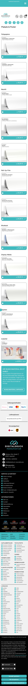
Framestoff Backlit (20, 550)
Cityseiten (22, 536)
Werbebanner (6, 622)
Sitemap (12, 536)
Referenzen (6, 511)
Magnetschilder (19, 569)
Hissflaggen (19, 556)
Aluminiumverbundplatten (20, 565)
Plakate (18, 617)
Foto (4, 617)
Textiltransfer (6, 552)
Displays (18, 613)
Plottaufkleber (6, 553)
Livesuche (22, 534)
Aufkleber (5, 591)
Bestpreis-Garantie (8, 492)
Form (4, 625)
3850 (17, 588)
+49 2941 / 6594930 (11, 459)
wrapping (18, 600)
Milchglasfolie (19, 605)
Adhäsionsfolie (6, 593)
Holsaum (18, 618)
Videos (5, 513)
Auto (17, 612)
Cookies (21, 538)
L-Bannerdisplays (20, 575)
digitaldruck (6, 612)
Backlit (4, 571)
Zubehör (5, 555)
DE (18, 637)
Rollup (4, 607)
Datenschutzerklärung (20, 655)
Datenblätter (6, 506)
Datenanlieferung (8, 504)
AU (19, 637)
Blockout (18, 601)
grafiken (5, 588)
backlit (4, 627)
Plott (17, 608)
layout (4, 596)
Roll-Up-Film (6, 573)
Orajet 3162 (19, 627)
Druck (4, 618)
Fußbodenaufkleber (7, 595)
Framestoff (18, 548)
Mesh (17, 590)
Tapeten (5, 578)
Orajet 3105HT (19, 624)
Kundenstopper (19, 580)
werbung (5, 603)
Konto (21, 17)
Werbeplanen (6, 620)
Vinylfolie (5, 630)
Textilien (18, 615)
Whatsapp (22, 22)
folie (4, 598)
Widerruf (3, 538)
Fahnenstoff (19, 552)
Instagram (18, 22)
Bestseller (6, 515)
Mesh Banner (19, 630)
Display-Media (6, 576)
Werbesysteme (6, 601)
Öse (17, 632)
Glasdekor (18, 607)
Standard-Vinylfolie (7, 546)
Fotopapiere (6, 569)
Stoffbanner (19, 620)
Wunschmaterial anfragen (13, 390)
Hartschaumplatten (20, 567)
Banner (4, 605)
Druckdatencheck (8, 485)
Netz (17, 610)
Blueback (5, 574)
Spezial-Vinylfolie (7, 550)
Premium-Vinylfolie (7, 548)
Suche (16, 17)
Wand (17, 622)
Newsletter (6, 481)
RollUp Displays (19, 574)
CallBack (5, 479)
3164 (17, 596)
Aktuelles (5, 508)
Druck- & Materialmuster (10, 490)
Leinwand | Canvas (20, 546)
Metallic (18, 598)
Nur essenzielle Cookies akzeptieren (14, 683)
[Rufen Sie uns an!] (6, 22)
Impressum (4, 534)
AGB (11, 534)
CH (21, 637)
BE (25, 637)
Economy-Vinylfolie (7, 545)
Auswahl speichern (14, 676)
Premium (5, 629)
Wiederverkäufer (7, 487)
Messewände (19, 577)
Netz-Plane (5, 561)
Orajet (4, 600)
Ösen (4, 590)
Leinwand (18, 593)
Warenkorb (25, 17)
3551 (4, 615)
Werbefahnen (19, 560)
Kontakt (5, 502)
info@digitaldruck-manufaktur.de (14, 462)
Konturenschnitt (7, 610)
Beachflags (18, 558)
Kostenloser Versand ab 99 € (14, 1)
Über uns (5, 499)
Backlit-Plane (6, 565)
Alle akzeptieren (14, 679)
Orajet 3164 (19, 629)
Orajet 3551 (19, 625)
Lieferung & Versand (8, 483)
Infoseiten (13, 538)
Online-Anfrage (7, 476)
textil (17, 603)
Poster (4, 613)
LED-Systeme (19, 582)
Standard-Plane (6, 560)
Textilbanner (19, 545)
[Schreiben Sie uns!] (9, 22)
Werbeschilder (6, 624)
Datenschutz (4, 536)
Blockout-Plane (6, 563)
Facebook (14, 22)
